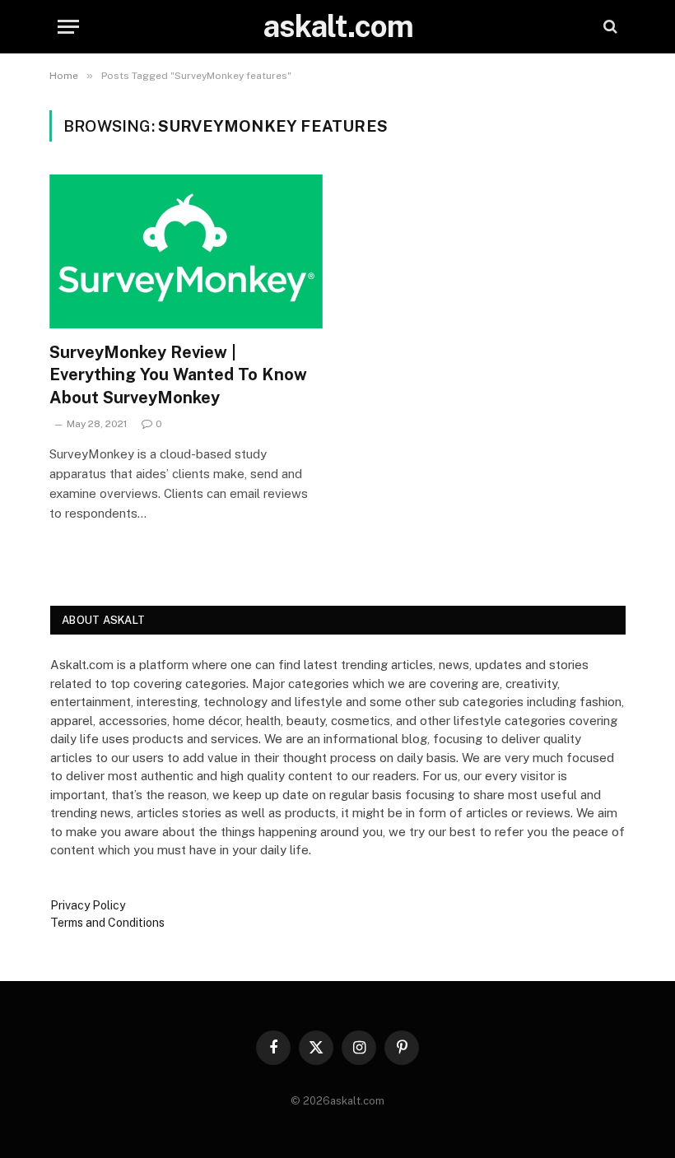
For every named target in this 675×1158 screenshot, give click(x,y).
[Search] (608, 26)
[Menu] (68, 26)
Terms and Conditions (107, 922)
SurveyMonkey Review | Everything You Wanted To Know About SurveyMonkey (178, 374)
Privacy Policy (87, 905)
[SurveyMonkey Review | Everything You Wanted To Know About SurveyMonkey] (186, 251)
